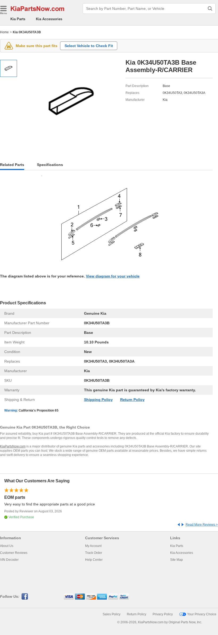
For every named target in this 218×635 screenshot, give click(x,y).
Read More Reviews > (202, 524)
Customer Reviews (13, 553)
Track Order (93, 553)
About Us (6, 546)
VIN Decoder (9, 560)
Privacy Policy (163, 614)
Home (4, 32)
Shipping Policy (98, 399)
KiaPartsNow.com (13, 446)
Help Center (94, 560)
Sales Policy (111, 614)
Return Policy (132, 399)
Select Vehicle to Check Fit (89, 46)
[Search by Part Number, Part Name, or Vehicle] (210, 8)
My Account (93, 546)
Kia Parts (17, 19)
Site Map (176, 560)
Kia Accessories (49, 19)
